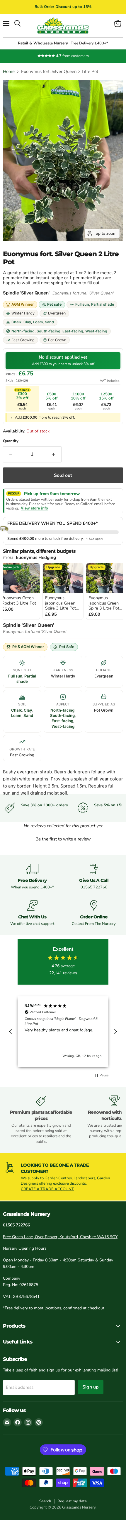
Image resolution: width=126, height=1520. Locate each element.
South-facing (48, 331)
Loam (38, 322)
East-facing (72, 331)
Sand (49, 322)
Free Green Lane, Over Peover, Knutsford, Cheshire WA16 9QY (60, 1237)
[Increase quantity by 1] (54, 454)
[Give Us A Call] (94, 877)
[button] (63, 838)
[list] (63, 592)
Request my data (72, 1501)
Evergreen (57, 313)
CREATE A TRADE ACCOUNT (47, 1189)
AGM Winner (22, 304)
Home (9, 71)
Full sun (82, 304)
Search (45, 1501)
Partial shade (102, 304)
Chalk (16, 322)
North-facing (23, 331)
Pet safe (54, 304)
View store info (34, 508)
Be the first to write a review (63, 839)
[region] (63, 1031)
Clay (27, 322)
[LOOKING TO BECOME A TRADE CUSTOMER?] (63, 1177)
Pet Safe (66, 647)
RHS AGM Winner (28, 647)
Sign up (90, 1387)
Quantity (10, 441)
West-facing (96, 331)
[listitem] (63, 591)
